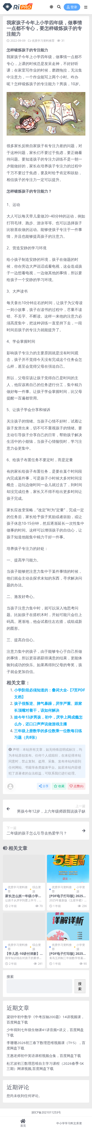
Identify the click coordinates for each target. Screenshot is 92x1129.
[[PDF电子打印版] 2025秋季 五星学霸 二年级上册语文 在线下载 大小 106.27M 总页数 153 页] (68, 869)
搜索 (10, 976)
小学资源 (80, 889)
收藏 (61, 786)
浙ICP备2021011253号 (46, 1112)
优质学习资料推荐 (43, 41)
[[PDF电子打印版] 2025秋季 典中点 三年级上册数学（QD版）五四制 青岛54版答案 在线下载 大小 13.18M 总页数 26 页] (68, 926)
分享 (45, 786)
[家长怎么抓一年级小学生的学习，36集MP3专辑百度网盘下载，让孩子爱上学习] (24, 869)
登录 (74, 7)
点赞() (78, 786)
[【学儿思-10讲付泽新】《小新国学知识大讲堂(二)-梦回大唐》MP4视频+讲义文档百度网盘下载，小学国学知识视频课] (24, 926)
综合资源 (36, 889)
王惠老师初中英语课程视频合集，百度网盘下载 (44, 1055)
